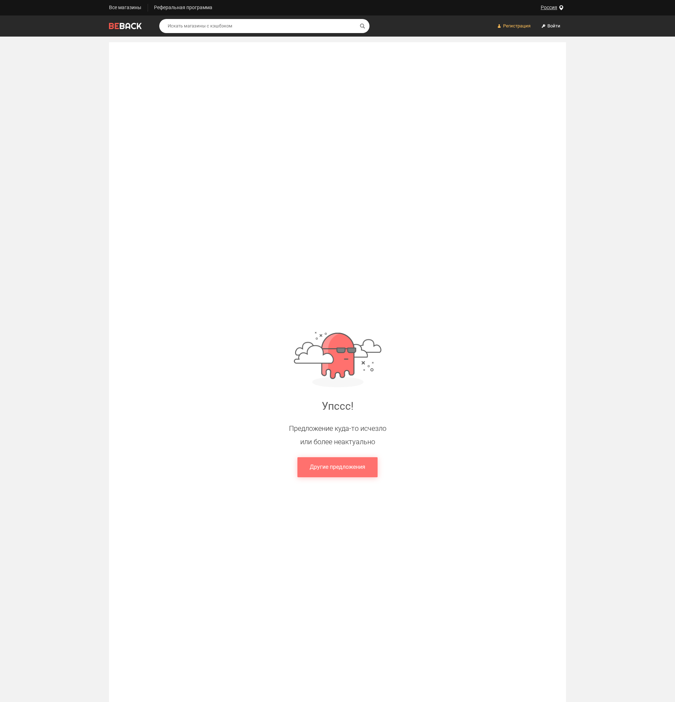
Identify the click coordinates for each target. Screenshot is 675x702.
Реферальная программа (183, 7)
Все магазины (125, 7)
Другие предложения (337, 467)
